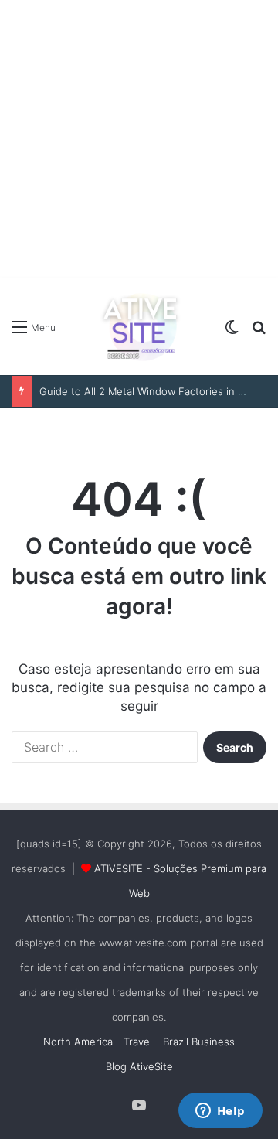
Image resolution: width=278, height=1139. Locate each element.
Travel (138, 1041)
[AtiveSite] (139, 326)
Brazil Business (199, 1041)
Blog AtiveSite (139, 1066)
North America (78, 1041)
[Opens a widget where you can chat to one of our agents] (220, 1112)
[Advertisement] (139, 139)
